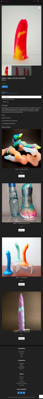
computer (9, 93)
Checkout (21, 353)
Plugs (21, 364)
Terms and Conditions (21, 383)
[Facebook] (18, 393)
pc (14, 93)
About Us (21, 376)
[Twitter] (24, 393)
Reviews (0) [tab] (6, 101)
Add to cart (5, 86)
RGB (16, 93)
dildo (13, 93)
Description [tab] (6, 97)
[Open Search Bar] (34, 1)
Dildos (7, 92)
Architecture (21, 367)
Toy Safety (21, 385)
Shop (21, 354)
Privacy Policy (21, 381)
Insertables (21, 363)
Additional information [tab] (8, 99)
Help (21, 380)
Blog (21, 356)
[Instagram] (21, 393)
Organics (21, 368)
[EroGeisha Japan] (5, 1)
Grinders (21, 366)
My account (21, 351)
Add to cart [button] (22, 176)
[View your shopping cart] (38, 1)
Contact (21, 378)
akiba (5, 93)
